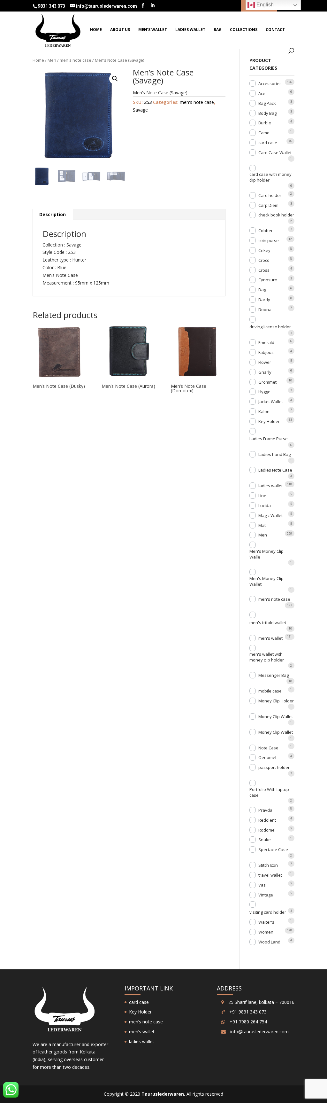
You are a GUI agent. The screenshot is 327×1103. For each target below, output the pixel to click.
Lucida (264, 505)
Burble (264, 123)
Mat (262, 525)
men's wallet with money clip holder (266, 657)
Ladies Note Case (275, 470)
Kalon (264, 411)
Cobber (265, 230)
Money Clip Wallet (275, 716)
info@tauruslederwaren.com (259, 1032)
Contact (275, 29)
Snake (264, 839)
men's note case (75, 60)
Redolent (267, 820)
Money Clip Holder (276, 701)
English (264, 4)
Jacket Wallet (270, 401)
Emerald (266, 342)
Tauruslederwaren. (163, 1094)
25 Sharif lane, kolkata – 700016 (260, 1002)
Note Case (268, 748)
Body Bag (267, 113)
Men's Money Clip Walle (266, 554)
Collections (243, 29)
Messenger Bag (273, 675)
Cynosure (267, 280)
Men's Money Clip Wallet (266, 581)
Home (96, 29)
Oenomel (267, 757)
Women (265, 932)
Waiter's (266, 922)
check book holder (276, 215)
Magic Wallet (270, 515)
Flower (264, 362)
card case (267, 142)
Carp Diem (268, 205)
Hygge (264, 392)
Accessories (270, 83)
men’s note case (146, 1022)
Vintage (265, 895)
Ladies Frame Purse (268, 439)
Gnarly (264, 372)
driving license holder (270, 327)
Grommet (267, 382)
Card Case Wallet (275, 152)
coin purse (268, 240)
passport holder (274, 767)
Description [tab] (52, 214)
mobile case (270, 691)
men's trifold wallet (267, 622)
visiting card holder (267, 912)
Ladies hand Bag (274, 454)
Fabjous (266, 352)
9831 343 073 (52, 6)
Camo (264, 133)
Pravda (265, 810)
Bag (218, 29)
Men (52, 60)
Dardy (264, 299)
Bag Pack (267, 103)
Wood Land (269, 942)
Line (262, 495)
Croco (264, 260)
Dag (262, 290)
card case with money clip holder (270, 177)
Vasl (262, 885)
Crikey (264, 250)
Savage (140, 110)
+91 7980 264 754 (247, 1022)
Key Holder (269, 421)
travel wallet (270, 875)
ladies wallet (190, 29)
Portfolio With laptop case (269, 792)
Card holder (269, 195)
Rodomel (267, 830)
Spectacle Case (273, 849)
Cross (264, 270)
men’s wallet (152, 29)
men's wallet (270, 638)
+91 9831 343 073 (247, 1012)
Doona (264, 309)
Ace (261, 93)
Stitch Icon (268, 865)
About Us (120, 29)
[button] (115, 78)
